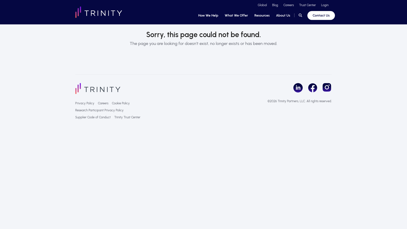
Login (325, 5)
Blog (275, 5)
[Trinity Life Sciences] (97, 88)
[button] (300, 15)
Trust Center (307, 5)
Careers (288, 5)
